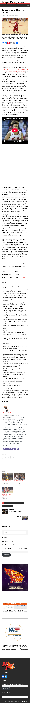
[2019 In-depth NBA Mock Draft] (7, 490)
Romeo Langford (18, 503)
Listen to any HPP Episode (15, 592)
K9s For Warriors (13, 644)
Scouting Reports (7, 506)
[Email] (18, 449)
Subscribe (6, 554)
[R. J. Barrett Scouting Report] (19, 476)
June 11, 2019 (5, 15)
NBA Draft (8, 503)
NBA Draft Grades (6, 480)
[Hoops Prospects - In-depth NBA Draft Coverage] (15, 3)
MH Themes (24, 701)
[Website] (15, 449)
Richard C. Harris (14, 15)
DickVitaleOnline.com (8, 611)
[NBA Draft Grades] (7, 476)
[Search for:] (15, 532)
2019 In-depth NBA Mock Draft (6, 494)
